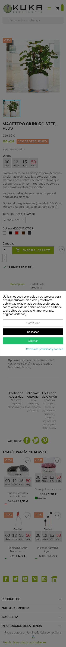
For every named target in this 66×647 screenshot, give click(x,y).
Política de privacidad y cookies (44, 349)
